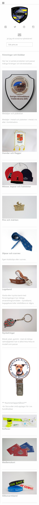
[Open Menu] (3, 3)
